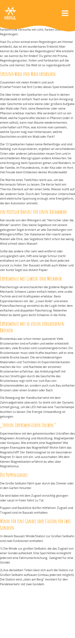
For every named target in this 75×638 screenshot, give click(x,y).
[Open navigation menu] (65, 13)
